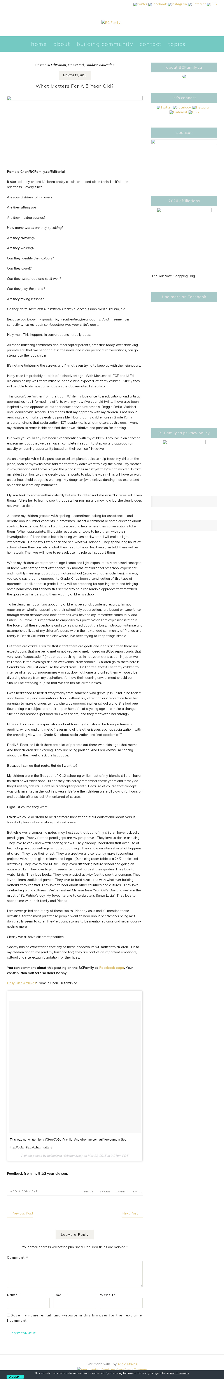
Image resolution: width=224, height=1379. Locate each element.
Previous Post (22, 1213)
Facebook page (111, 968)
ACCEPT (15, 1376)
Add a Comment (24, 1191)
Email (60, 1295)
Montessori (76, 65)
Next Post (130, 1213)
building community (105, 43)
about (61, 43)
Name (14, 1295)
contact (151, 43)
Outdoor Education (100, 65)
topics (177, 43)
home (39, 43)
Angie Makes (127, 1364)
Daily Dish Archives (21, 983)
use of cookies (179, 1373)
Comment (17, 1257)
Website (108, 1295)
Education (58, 65)
